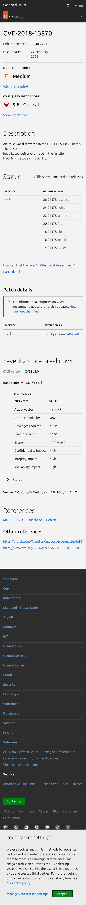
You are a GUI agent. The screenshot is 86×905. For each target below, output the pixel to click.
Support (9, 723)
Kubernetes (11, 598)
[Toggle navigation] (81, 16)
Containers (11, 703)
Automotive (11, 784)
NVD (19, 520)
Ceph (7, 588)
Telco (64, 784)
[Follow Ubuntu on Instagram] (37, 828)
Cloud (7, 675)
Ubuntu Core (12, 646)
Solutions (10, 742)
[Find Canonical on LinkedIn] (27, 828)
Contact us (14, 801)
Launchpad (34, 520)
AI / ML (8, 617)
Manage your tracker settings (27, 894)
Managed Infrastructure (58, 752)
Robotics (9, 627)
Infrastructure (29, 752)
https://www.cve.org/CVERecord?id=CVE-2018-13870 (41, 548)
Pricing (8, 732)
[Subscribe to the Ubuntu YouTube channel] (48, 828)
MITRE (7, 520)
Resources (70, 811)
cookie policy (21, 883)
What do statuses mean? (57, 265)
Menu (79, 5)
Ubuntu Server (13, 665)
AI (4, 752)
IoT (5, 636)
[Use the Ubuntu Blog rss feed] (69, 828)
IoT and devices (47, 758)
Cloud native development (22, 764)
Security (9, 684)
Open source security (18, 758)
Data (12, 752)
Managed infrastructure (20, 607)
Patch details (12, 271)
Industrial (29, 784)
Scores (17, 479)
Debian (51, 520)
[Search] (68, 5)
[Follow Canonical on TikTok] (58, 828)
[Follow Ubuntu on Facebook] (17, 828)
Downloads (11, 713)
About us (9, 811)
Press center (12, 817)
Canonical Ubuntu (15, 5)
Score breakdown (15, 115)
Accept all (62, 894)
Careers (44, 811)
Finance (77, 784)
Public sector (49, 784)
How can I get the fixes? (20, 265)
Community (27, 811)
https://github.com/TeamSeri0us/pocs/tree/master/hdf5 (43, 541)
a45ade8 (73, 334)
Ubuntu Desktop (15, 655)
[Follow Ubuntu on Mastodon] (6, 828)
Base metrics (22, 394)
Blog (56, 811)
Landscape (11, 694)
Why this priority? (15, 86)
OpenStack (11, 578)
